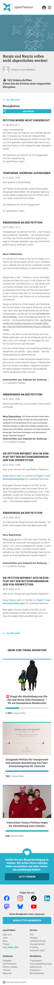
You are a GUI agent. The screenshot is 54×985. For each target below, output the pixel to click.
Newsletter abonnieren (27, 920)
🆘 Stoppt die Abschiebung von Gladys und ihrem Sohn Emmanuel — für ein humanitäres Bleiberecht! (27, 700)
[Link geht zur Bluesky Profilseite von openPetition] (20, 906)
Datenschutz (36, 967)
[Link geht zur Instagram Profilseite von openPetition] (20, 898)
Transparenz (36, 960)
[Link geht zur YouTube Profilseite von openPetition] (34, 906)
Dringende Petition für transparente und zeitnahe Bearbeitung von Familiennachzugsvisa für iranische (27, 763)
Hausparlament (37, 944)
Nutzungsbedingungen (41, 963)
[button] (44, 8)
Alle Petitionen (10, 963)
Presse (6, 944)
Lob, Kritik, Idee (10, 947)
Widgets (34, 937)
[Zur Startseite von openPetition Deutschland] (18, 7)
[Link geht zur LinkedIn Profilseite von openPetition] (47, 898)
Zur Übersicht (13, 99)
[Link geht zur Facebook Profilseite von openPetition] (7, 898)
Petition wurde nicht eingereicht (26, 120)
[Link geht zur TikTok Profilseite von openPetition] (34, 898)
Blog (5, 941)
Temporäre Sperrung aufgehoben (26, 173)
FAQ (32, 934)
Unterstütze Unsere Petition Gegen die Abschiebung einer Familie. (27, 824)
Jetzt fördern (27, 876)
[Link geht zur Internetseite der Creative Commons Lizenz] (4, 982)
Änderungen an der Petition (22, 222)
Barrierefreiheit (37, 973)
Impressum (35, 970)
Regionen (7, 973)
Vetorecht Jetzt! (37, 950)
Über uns (7, 934)
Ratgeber (7, 960)
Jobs (5, 937)
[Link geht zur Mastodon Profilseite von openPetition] (7, 906)
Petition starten (10, 967)
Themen (7, 970)
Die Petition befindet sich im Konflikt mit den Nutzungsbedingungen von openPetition (26, 457)
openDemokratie (38, 941)
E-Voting (34, 947)
